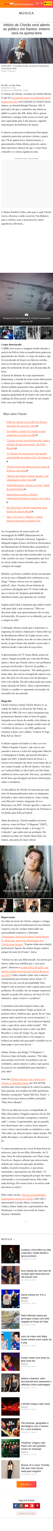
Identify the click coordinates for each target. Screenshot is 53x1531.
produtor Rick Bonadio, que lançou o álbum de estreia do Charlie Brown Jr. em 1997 (25, 971)
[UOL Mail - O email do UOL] (37, 3)
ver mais (24, 1484)
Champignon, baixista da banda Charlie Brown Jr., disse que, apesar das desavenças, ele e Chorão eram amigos (25, 940)
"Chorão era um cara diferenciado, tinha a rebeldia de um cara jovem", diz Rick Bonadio (28, 444)
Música (26, 13)
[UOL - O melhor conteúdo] (9, 4)
